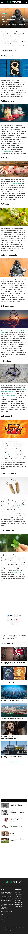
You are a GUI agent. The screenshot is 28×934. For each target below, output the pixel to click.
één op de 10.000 (16, 572)
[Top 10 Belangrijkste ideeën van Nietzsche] (5, 833)
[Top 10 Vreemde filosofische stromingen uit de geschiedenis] (5, 812)
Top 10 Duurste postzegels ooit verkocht (11, 682)
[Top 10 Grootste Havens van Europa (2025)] (14, 710)
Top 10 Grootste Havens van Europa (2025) (12, 718)
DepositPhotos (8, 911)
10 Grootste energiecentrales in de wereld (12, 700)
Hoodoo (23, 506)
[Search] (26, 2)
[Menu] (2, 2)
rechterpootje (5, 151)
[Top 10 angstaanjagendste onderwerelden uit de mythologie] (5, 805)
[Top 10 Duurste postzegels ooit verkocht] (14, 673)
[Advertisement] (14, 597)
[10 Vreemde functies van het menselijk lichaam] (5, 819)
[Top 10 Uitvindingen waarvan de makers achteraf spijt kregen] (5, 826)
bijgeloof (15, 506)
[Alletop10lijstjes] (14, 2)
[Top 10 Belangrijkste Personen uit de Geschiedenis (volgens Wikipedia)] (14, 728)
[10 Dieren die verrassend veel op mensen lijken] (5, 840)
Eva (3, 24)
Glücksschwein (16, 183)
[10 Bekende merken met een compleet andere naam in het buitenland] (14, 654)
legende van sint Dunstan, (8, 395)
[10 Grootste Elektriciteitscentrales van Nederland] (14, 748)
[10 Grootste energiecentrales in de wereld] (14, 692)
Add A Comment (14, 762)
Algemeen (4, 13)
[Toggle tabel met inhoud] (14, 50)
